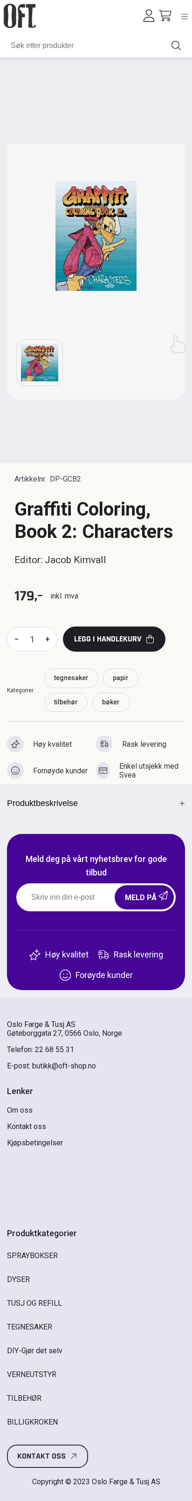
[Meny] (184, 16)
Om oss (20, 1110)
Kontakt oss (26, 1126)
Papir (121, 678)
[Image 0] (39, 362)
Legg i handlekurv (107, 638)
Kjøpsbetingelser (35, 1142)
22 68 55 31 (54, 1049)
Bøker (111, 702)
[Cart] (165, 15)
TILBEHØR (66, 702)
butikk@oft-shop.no (64, 1065)
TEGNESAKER (71, 678)
